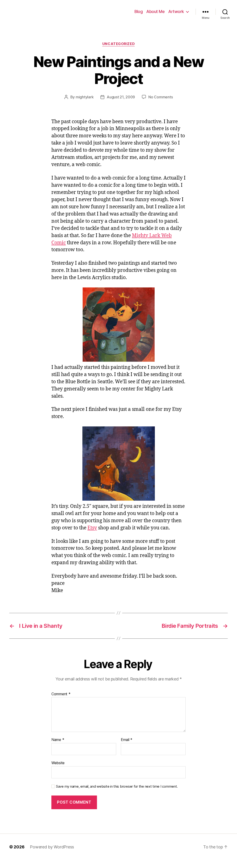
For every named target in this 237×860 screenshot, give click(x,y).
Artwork (176, 11)
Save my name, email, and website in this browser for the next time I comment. (117, 786)
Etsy (92, 528)
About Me (155, 11)
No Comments (160, 97)
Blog (138, 11)
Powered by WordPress (52, 846)
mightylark (85, 97)
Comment (61, 694)
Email (126, 740)
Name (57, 740)
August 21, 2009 (121, 97)
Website (58, 762)
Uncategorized (118, 44)
